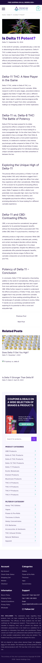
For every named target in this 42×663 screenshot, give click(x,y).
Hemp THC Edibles (12, 505)
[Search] (34, 439)
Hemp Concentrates (13, 521)
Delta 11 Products (12, 467)
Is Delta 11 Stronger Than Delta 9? (18, 377)
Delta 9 (10, 380)
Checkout (4, 584)
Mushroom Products (13, 479)
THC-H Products (12, 487)
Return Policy (5, 595)
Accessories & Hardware (15, 529)
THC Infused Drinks (13, 533)
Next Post (21, 322)
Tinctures (25, 577)
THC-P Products (12, 491)
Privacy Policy (5, 604)
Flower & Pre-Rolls (12, 513)
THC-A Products (12, 483)
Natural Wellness (12, 537)
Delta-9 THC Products (14, 459)
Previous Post (21, 316)
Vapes (7, 509)
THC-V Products (12, 495)
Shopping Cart (6, 577)
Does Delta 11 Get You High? (15, 352)
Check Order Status (7, 574)
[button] (4, 8)
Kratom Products (12, 475)
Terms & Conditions (7, 601)
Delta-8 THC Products (14, 455)
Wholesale (4, 608)
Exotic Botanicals (12, 471)
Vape (23, 580)
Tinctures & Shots (12, 517)
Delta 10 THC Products (14, 463)
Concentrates (26, 584)
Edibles (24, 571)
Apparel (8, 541)
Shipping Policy (6, 598)
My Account (5, 571)
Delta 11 (5, 42)
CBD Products (11, 451)
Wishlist (3, 580)
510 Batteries (10, 525)
